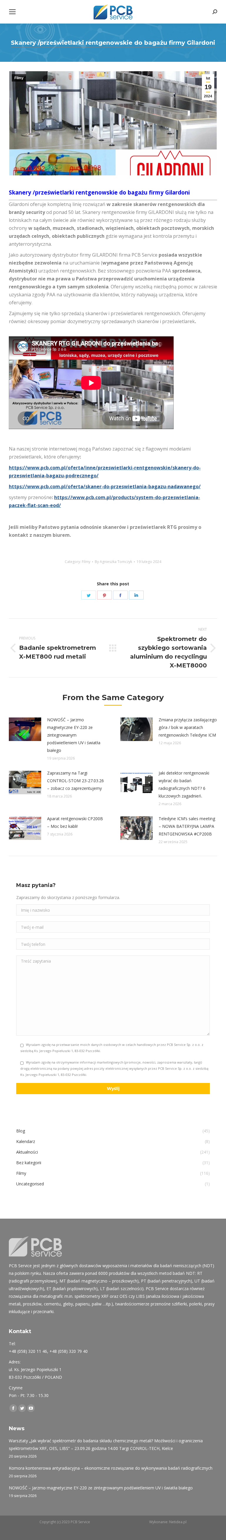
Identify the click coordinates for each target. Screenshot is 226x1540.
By (113, 561)
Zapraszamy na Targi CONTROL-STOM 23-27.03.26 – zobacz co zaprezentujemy (75, 780)
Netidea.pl (178, 1521)
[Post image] (25, 729)
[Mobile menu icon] (12, 11)
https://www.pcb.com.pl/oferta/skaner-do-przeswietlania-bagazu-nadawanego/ (105, 486)
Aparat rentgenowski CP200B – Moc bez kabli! (75, 822)
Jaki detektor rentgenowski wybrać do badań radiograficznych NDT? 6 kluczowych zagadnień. (184, 784)
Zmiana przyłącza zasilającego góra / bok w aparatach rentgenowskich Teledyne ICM (188, 727)
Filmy (19, 78)
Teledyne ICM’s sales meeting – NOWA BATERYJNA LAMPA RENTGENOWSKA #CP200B (187, 826)
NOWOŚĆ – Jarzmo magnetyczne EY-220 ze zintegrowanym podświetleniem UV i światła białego (73, 735)
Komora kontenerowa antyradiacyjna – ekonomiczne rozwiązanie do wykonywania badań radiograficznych (110, 1468)
